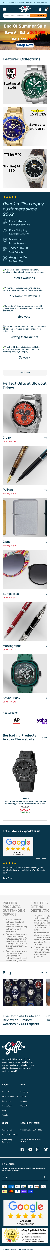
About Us (6, 1092)
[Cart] (45, 9)
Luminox (25, 798)
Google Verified (18, 257)
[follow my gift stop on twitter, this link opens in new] (46, 1151)
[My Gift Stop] (13, 1042)
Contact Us (6, 1101)
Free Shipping (18, 230)
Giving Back (7, 1106)
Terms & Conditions (10, 1134)
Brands (5, 1115)
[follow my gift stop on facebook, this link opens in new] (22, 1151)
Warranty (15, 239)
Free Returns (17, 221)
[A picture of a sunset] (25, 36)
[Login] (40, 9)
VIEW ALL (44, 738)
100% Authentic (19, 248)
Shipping (24, 1092)
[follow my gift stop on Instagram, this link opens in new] (38, 1151)
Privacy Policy (7, 1130)
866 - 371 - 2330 (35, 1130)
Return (23, 1096)
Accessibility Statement (7, 1140)
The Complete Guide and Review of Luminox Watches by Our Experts (21, 1020)
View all (43, 973)
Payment (23, 1101)
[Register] (43, 1177)
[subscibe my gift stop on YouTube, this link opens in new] (30, 1151)
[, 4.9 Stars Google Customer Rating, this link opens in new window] (25, 1213)
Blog (4, 1110)
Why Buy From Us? (10, 1096)
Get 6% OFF (25, 1168)
